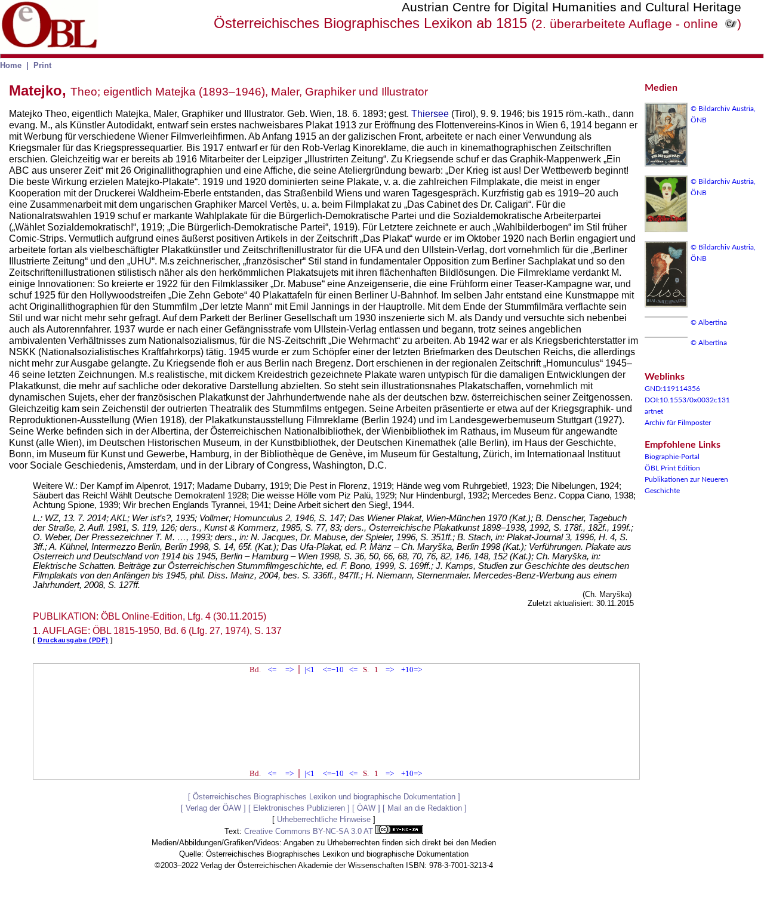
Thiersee (430, 114)
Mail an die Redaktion (424, 808)
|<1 (309, 669)
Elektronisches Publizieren (299, 808)
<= (272, 669)
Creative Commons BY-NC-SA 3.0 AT (309, 831)
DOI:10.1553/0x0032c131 (687, 400)
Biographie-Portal (672, 456)
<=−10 (333, 669)
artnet (654, 411)
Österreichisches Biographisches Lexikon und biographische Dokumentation (324, 796)
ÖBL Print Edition (672, 468)
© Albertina (709, 322)
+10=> (411, 669)
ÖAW (366, 808)
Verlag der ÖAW (213, 808)
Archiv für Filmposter (678, 422)
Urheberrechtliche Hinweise (324, 819)
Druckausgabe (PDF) (73, 640)
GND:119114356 (672, 388)
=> (289, 669)
